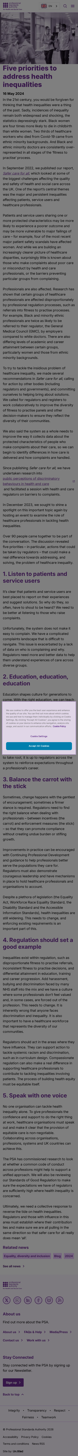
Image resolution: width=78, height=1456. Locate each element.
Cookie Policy (59, 726)
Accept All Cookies (39, 746)
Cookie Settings (39, 736)
